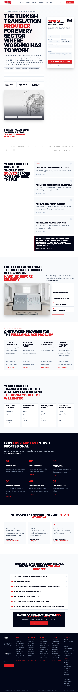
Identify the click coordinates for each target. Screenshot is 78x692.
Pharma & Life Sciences (20, 643)
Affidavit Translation (55, 639)
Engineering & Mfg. (19, 653)
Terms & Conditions (67, 685)
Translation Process (67, 670)
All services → (43, 660)
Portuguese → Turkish (32, 655)
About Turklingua (67, 660)
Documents (34, 2)
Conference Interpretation (44, 645)
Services (27, 2)
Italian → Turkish (31, 653)
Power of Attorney (55, 643)
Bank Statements (55, 653)
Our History (66, 664)
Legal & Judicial (18, 639)
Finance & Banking (19, 641)
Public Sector (18, 657)
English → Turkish (31, 639)
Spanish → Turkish (31, 647)
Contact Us (66, 672)
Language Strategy (43, 657)
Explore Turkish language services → (44, 248)
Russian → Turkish (31, 649)
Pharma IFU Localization (68, 639)
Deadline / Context (52, 44)
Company (50, 39)
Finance (10, 77)
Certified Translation (43, 641)
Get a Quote (69, 2)
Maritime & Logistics (19, 651)
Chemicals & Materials (20, 655)
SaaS (24, 77)
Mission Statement (67, 666)
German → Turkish (31, 641)
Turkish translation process (14, 453)
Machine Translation (43, 651)
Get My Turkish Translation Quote (60, 61)
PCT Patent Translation (56, 655)
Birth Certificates (55, 649)
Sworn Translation (43, 643)
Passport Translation (55, 647)
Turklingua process (52, 280)
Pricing (56, 2)
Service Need (63, 39)
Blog (47, 2)
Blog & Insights (66, 662)
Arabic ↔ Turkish (31, 645)
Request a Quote (7, 665)
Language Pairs (41, 2)
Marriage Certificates (55, 651)
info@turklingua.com (7, 661)
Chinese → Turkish (31, 651)
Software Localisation (44, 649)
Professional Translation (44, 639)
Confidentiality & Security (68, 681)
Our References (67, 668)
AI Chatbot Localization (68, 648)
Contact (60, 2)
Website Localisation (43, 647)
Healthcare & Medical (19, 645)
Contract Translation (55, 645)
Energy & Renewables (20, 647)
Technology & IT (19, 649)
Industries (22, 2)
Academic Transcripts (56, 657)
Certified (37, 77)
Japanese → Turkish (31, 657)
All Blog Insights (67, 655)
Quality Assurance (43, 655)
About (51, 2)
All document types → (57, 660)
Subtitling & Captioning (44, 653)
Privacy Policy (66, 683)
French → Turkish (31, 643)
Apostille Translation (55, 641)
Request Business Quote (39, 623)
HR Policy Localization (68, 653)
